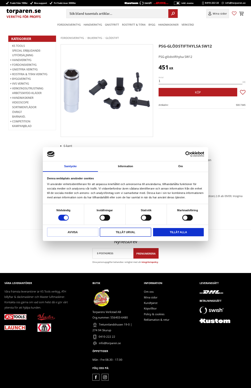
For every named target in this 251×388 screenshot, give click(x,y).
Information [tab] (125, 166)
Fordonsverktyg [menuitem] (69, 24)
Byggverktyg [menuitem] (21, 79)
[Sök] (173, 13)
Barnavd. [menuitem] (19, 116)
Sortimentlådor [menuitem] (24, 107)
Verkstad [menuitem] (188, 24)
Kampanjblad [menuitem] (22, 126)
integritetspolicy (149, 262)
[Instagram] (105, 377)
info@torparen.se (235, 2)
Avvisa (73, 232)
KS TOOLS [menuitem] (18, 46)
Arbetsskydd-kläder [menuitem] (27, 93)
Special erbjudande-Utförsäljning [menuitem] (26, 53)
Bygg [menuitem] (151, 24)
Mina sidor (150, 297)
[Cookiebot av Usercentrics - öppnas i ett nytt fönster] (188, 154)
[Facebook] (96, 377)
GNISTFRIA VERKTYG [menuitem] (25, 69)
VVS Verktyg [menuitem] (20, 83)
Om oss (149, 291)
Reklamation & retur (156, 319)
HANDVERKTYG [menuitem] (93, 24)
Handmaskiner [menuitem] (168, 24)
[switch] (105, 218)
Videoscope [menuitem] (20, 102)
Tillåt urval (125, 232)
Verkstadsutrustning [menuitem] (27, 88)
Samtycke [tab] (70, 166)
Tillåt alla (178, 232)
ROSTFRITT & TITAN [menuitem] (134, 24)
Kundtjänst (150, 303)
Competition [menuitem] (21, 121)
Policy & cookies (154, 314)
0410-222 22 (212, 2)
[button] (234, 13)
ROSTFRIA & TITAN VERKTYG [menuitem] (29, 74)
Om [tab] (180, 166)
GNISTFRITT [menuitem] (112, 24)
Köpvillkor (150, 308)
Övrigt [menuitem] (17, 112)
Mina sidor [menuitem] (220, 13)
